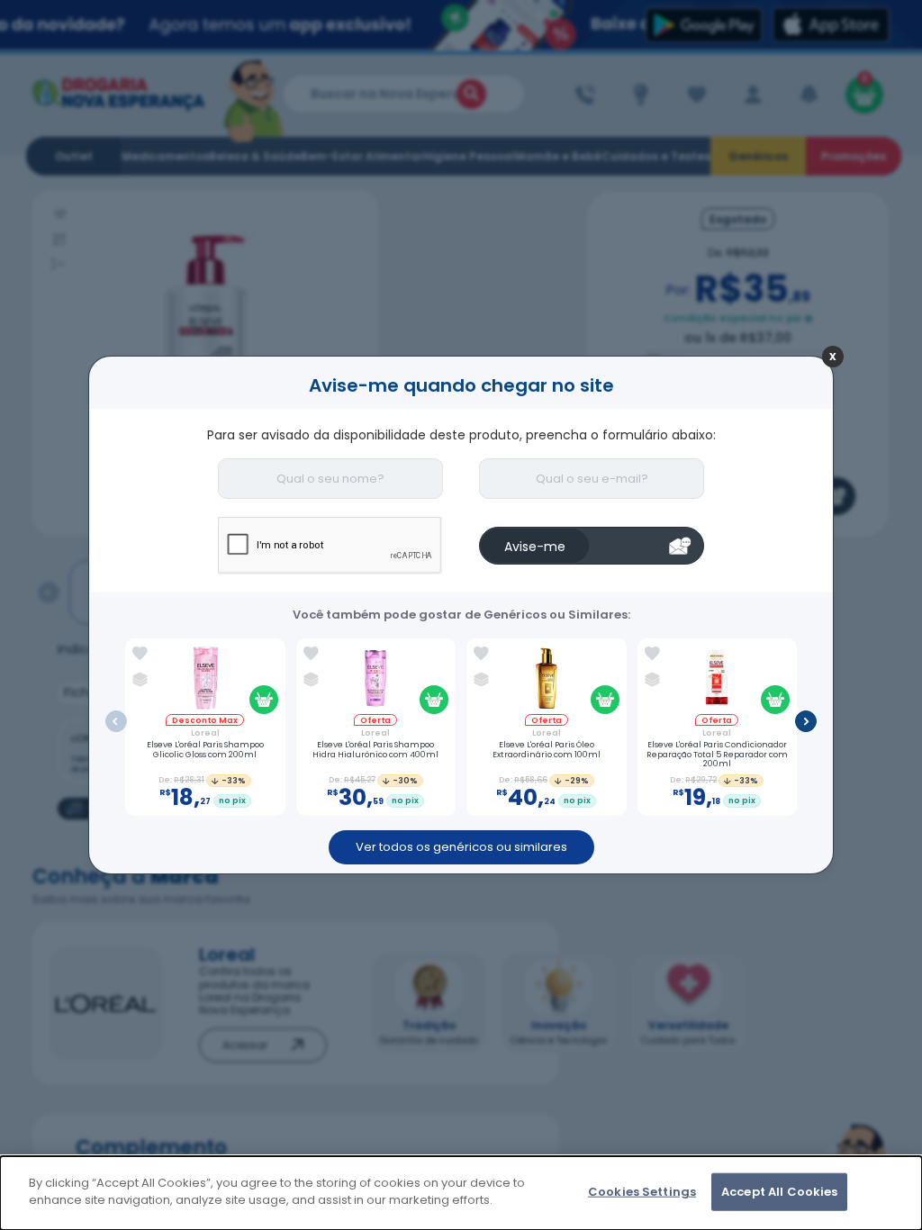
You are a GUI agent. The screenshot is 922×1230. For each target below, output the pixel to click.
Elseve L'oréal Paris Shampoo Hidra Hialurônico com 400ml (375, 750)
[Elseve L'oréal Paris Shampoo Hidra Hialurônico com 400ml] (376, 680)
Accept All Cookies (779, 1191)
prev (116, 721)
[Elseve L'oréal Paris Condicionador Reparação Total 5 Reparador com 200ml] (717, 680)
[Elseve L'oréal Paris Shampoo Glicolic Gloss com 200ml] (205, 680)
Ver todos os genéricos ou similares (461, 846)
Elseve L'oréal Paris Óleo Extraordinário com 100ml (547, 750)
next (806, 721)
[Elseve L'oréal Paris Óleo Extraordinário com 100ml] (546, 680)
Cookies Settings (642, 1191)
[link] (140, 654)
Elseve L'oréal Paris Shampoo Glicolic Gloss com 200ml (205, 750)
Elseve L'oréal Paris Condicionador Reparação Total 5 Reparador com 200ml (717, 754)
